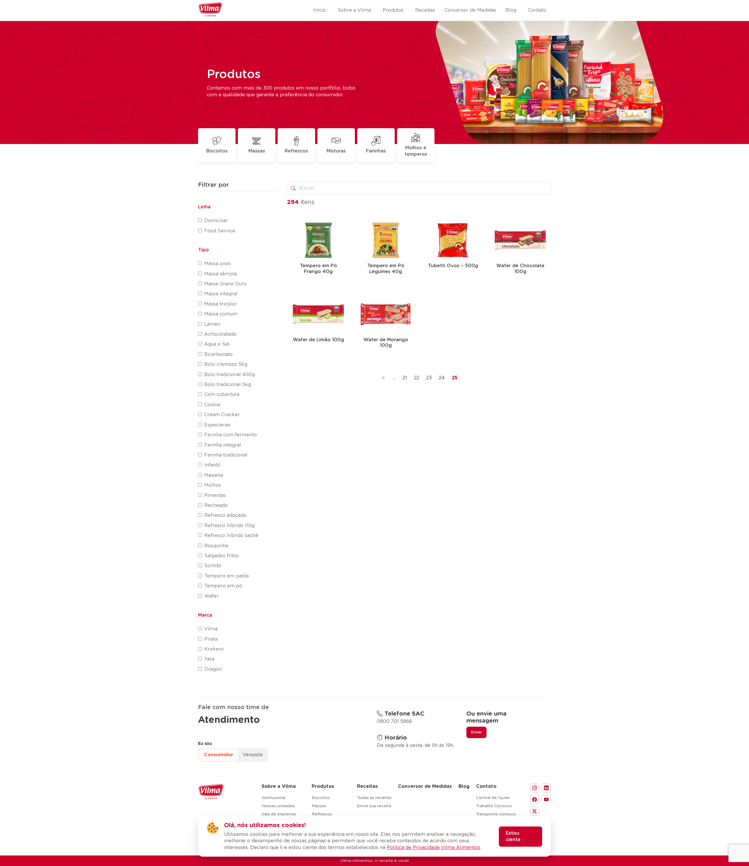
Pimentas (215, 495)
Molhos (212, 485)
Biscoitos (217, 151)
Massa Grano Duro (225, 284)
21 (405, 377)
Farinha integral (222, 445)
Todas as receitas (374, 798)
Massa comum (220, 314)
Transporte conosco (496, 814)
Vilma (211, 629)
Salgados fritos (221, 555)
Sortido (212, 565)
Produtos (323, 786)
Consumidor (218, 754)
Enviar (476, 732)
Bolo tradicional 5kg (227, 384)
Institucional (273, 798)
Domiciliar (216, 220)
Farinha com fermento (230, 435)
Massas (256, 151)
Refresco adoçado (225, 515)
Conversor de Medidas (425, 786)
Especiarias (217, 425)
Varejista (252, 754)
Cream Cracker (222, 414)
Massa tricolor (220, 304)
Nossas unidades (278, 806)
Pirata (211, 639)
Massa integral (221, 293)
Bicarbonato (218, 354)
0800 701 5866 (394, 721)
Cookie (212, 404)
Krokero (214, 649)
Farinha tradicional (226, 455)
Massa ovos (217, 263)
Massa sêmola (220, 274)
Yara (209, 659)
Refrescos (296, 151)
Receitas (367, 786)
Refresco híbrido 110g (229, 525)
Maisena (213, 475)
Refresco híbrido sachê (231, 535)
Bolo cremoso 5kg (225, 364)
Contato (486, 786)
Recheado (216, 505)
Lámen (212, 324)
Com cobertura (221, 394)
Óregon (213, 669)
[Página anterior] (383, 377)
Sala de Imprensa (279, 814)
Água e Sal (216, 344)
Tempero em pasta (226, 576)
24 (442, 377)
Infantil (212, 465)
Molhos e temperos (416, 151)
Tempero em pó (223, 586)
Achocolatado (220, 334)
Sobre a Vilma (279, 786)
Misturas (336, 151)
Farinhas (376, 151)
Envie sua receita (374, 806)
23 (429, 377)
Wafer (211, 596)
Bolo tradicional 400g (229, 374)
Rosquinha (216, 545)
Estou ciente (513, 836)
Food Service (219, 231)
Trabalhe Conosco (494, 806)
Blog (464, 786)
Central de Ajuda (492, 798)
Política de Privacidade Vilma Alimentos (433, 847)
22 (416, 377)
